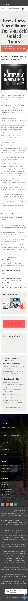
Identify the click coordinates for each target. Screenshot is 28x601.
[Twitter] (7, 504)
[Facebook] (2, 504)
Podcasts (11, 46)
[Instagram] (11, 504)
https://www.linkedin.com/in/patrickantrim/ (13, 287)
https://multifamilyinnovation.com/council (13, 260)
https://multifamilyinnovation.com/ (11, 270)
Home (5, 46)
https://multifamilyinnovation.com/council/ (13, 278)
